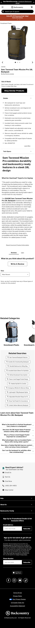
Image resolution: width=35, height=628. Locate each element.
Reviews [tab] (14, 253)
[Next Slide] (33, 2)
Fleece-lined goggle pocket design (18, 379)
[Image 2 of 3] (17, 62)
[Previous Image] (2, 62)
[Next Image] (32, 62)
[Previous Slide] (1, 2)
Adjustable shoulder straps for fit (18, 397)
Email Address (8, 525)
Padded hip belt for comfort (18, 383)
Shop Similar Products (14, 90)
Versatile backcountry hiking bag (19, 366)
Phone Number (8, 558)
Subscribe (26, 529)
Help (2, 498)
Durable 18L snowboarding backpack (18, 362)
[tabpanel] (17, 272)
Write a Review (17, 264)
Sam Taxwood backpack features (18, 357)
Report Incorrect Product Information (17, 245)
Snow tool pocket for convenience (18, 401)
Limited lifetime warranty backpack (18, 405)
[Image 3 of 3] (20, 62)
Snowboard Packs (6, 23)
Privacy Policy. (23, 554)
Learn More (27, 146)
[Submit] (3, 11)
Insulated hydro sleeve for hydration (18, 370)
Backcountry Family (7, 511)
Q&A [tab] (22, 253)
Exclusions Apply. (7, 545)
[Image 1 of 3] (15, 62)
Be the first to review (7, 74)
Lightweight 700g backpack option (18, 392)
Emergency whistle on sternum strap (18, 388)
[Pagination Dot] (15, 19)
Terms (17, 554)
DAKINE (3, 67)
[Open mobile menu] (2, 7)
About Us (3, 504)
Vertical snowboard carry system (18, 375)
